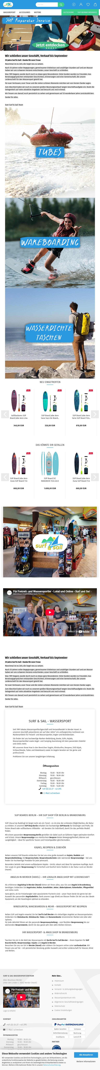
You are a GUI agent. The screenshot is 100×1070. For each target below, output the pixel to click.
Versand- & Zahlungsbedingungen (69, 989)
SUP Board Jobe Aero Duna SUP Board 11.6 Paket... (18, 479)
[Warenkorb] (95, 4)
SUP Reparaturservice (87, 12)
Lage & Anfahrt (9, 1011)
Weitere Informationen (86, 1061)
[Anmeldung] (81, 4)
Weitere (37, 12)
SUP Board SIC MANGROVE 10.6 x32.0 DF (50, 479)
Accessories (24, 12)
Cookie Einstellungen (63, 1010)
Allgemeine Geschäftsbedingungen (69, 1002)
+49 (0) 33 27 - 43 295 (51, 788)
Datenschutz (60, 1006)
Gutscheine (68, 12)
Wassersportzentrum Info (65, 998)
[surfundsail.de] (9, 4)
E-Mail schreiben (51, 793)
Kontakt (58, 985)
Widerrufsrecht (61, 993)
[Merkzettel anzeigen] (88, 4)
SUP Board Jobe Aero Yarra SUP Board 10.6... (81, 416)
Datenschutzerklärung (51, 1065)
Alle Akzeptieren (86, 1055)
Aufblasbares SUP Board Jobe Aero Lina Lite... (18, 417)
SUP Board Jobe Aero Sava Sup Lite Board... (50, 416)
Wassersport (9, 12)
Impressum (59, 981)
